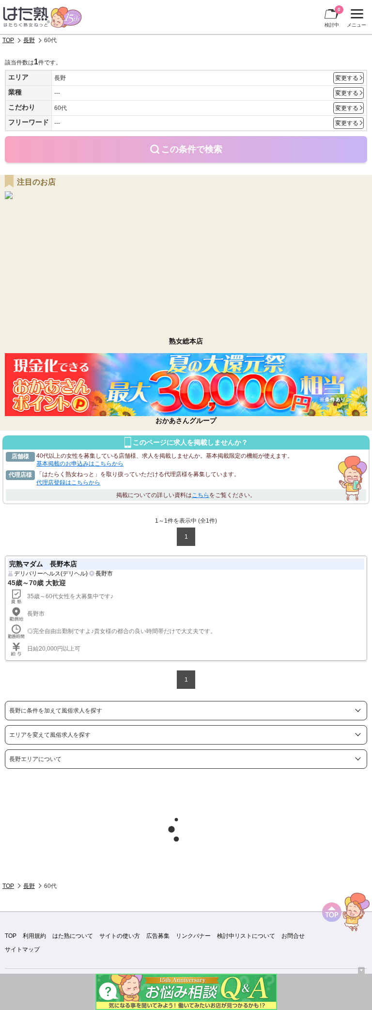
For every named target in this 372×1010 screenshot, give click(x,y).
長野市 (104, 573)
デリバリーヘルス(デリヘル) (51, 573)
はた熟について (72, 935)
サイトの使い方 (119, 935)
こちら (200, 495)
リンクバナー (193, 935)
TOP (8, 40)
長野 (29, 40)
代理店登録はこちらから (68, 482)
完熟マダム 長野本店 (43, 564)
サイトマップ (22, 949)
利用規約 (34, 935)
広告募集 (158, 935)
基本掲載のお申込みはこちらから (80, 463)
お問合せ (293, 935)
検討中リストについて (246, 935)
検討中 (333, 17)
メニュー (355, 19)
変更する (346, 78)
